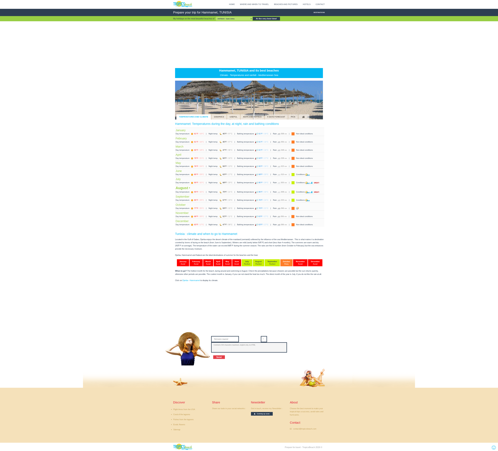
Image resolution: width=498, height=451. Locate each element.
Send (219, 357)
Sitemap (176, 430)
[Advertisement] (249, 44)
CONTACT (320, 4)
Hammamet (195, 280)
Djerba (185, 280)
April (178, 154)
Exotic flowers (179, 425)
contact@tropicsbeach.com (304, 429)
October (181, 204)
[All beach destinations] (303, 117)
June (179, 171)
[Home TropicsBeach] (183, 4)
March (179, 146)
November (182, 213)
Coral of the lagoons (181, 414)
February (181, 138)
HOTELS (306, 4)
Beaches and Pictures (286, 4)
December (182, 221)
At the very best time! (266, 19)
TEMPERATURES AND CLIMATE (193, 117)
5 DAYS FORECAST (276, 117)
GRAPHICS (219, 117)
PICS (293, 117)
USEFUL (233, 117)
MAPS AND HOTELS (252, 117)
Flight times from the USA (184, 409)
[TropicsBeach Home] (183, 447)
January (181, 130)
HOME (232, 4)
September (182, 196)
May (178, 163)
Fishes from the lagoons (183, 419)
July (178, 179)
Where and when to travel (254, 4)
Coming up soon (262, 414)
